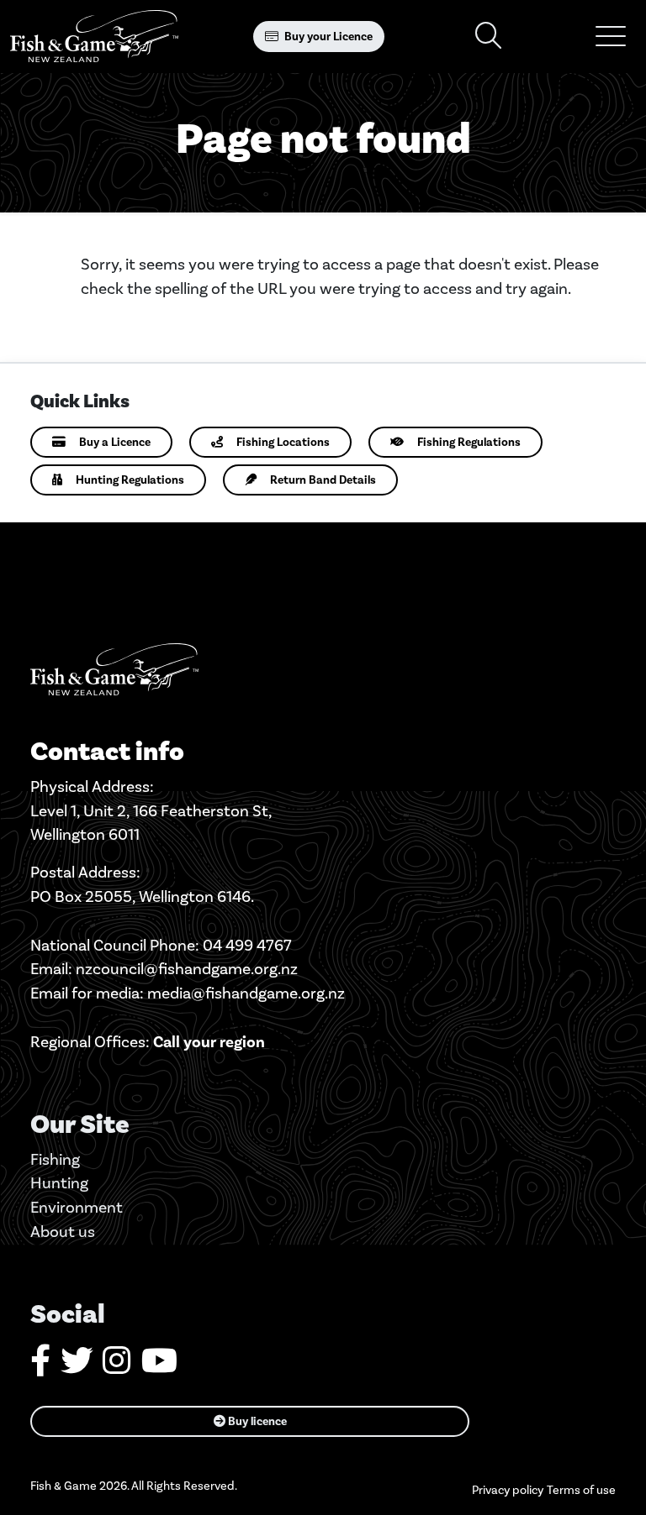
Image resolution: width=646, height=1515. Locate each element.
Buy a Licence (115, 442)
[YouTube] (159, 1366)
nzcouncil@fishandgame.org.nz (187, 968)
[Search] (489, 36)
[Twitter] (77, 1366)
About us (62, 1231)
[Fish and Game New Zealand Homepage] (94, 36)
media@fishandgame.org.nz (246, 993)
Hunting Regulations (130, 480)
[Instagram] (117, 1366)
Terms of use (581, 1490)
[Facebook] (40, 1366)
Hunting (59, 1183)
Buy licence (256, 1421)
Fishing (55, 1159)
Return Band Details (323, 480)
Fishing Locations (283, 442)
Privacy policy (507, 1490)
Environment (76, 1207)
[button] (610, 36)
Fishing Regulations (469, 442)
